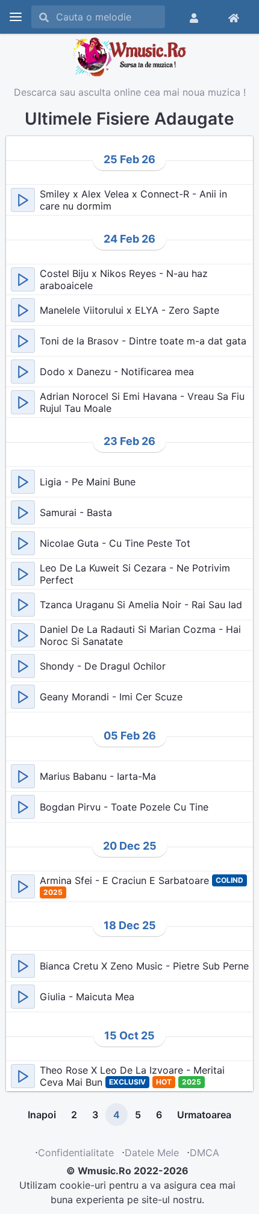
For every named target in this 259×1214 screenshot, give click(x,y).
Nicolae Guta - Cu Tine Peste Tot (115, 543)
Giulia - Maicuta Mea (87, 997)
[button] (23, 200)
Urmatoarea (204, 1115)
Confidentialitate (76, 1153)
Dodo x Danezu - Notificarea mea (117, 372)
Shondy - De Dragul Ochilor (103, 666)
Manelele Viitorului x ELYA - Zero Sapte (129, 310)
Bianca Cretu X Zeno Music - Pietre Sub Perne (144, 966)
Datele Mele (152, 1153)
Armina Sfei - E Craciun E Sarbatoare (126, 880)
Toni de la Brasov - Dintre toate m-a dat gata (143, 341)
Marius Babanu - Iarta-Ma (98, 776)
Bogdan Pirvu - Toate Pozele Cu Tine (124, 807)
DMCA (204, 1153)
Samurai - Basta (76, 512)
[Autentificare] (194, 16)
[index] (233, 16)
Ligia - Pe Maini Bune (88, 482)
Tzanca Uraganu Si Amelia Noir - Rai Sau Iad (141, 605)
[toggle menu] (16, 17)
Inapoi (42, 1115)
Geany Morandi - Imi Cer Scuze (111, 697)
